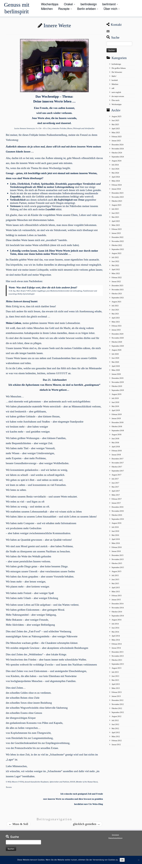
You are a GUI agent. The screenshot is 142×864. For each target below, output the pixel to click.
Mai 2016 (115, 535)
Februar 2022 (117, 277)
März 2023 (116, 225)
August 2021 (116, 302)
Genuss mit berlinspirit (16, 8)
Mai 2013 (115, 680)
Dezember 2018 (117, 422)
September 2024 (118, 157)
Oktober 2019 (117, 386)
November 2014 (118, 608)
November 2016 (118, 511)
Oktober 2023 (117, 201)
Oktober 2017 (117, 467)
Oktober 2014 (117, 612)
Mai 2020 (115, 362)
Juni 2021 (115, 310)
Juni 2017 (115, 483)
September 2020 (118, 346)
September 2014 (118, 616)
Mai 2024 (115, 173)
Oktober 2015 (117, 563)
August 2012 (116, 716)
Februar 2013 (117, 692)
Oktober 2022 (117, 245)
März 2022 (116, 273)
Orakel (69, 4)
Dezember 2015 (117, 555)
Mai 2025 (115, 124)
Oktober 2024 (117, 153)
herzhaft (115, 80)
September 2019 (118, 390)
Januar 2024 (116, 189)
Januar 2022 (116, 281)
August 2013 (116, 668)
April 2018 (116, 447)
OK (122, 859)
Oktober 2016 (117, 515)
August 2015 (116, 571)
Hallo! (114, 76)
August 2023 (116, 205)
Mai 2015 (115, 583)
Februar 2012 (117, 740)
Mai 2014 (115, 632)
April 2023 (116, 221)
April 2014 (116, 636)
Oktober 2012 (117, 708)
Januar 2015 (116, 600)
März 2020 (116, 370)
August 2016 (116, 523)
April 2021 (116, 318)
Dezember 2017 (117, 459)
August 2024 (116, 161)
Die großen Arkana (119, 68)
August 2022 (116, 253)
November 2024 (118, 149)
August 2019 (116, 394)
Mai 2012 (115, 728)
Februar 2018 (117, 451)
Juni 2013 (115, 676)
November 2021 (118, 290)
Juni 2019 (115, 402)
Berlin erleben (87, 8)
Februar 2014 (117, 644)
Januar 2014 (116, 648)
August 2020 (116, 350)
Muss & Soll (18, 824)
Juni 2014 (115, 628)
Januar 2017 (116, 503)
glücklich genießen (86, 824)
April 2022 (116, 269)
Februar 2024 (117, 185)
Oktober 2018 (117, 426)
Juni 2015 (115, 579)
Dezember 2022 (117, 237)
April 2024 (116, 177)
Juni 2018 (115, 438)
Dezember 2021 (117, 285)
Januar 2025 (116, 141)
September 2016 (118, 519)
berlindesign (89, 4)
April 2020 (116, 366)
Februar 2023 (117, 229)
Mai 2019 (115, 406)
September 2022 (118, 249)
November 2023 (118, 197)
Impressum (115, 835)
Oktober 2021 (117, 294)
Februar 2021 (117, 326)
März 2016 (116, 543)
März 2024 (116, 181)
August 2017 (116, 475)
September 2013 (118, 664)
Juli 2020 (115, 354)
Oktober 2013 (117, 660)
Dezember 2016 (117, 507)
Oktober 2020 (117, 342)
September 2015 (118, 567)
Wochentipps (49, 4)
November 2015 (118, 559)
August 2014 (116, 620)
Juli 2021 (115, 306)
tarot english (116, 92)
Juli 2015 (115, 575)
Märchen (47, 8)
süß (113, 88)
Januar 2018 (116, 455)
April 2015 (116, 587)
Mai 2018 (115, 443)
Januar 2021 (116, 330)
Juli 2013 (115, 672)
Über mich (111, 8)
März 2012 (116, 736)
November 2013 (118, 656)
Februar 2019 (117, 414)
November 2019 (118, 382)
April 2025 (116, 128)
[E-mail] (108, 31)
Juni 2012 (115, 724)
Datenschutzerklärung (115, 838)
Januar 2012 (116, 744)
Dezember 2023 (117, 193)
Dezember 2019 (117, 378)
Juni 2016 (115, 531)
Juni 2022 (115, 261)
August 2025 (116, 116)
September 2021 (118, 298)
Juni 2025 (115, 120)
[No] (138, 860)
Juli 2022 (115, 257)
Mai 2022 (115, 265)
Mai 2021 (115, 314)
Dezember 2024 (117, 145)
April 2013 (116, 684)
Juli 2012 (115, 720)
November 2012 (118, 704)
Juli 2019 (115, 398)
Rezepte (64, 8)
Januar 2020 (116, 374)
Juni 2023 (115, 213)
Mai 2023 (115, 217)
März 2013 (116, 688)
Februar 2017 (117, 499)
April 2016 (116, 539)
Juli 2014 (115, 624)
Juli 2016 (115, 527)
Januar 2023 (116, 233)
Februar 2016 (117, 547)
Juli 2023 (115, 209)
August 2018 (116, 434)
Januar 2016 (116, 551)
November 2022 (118, 241)
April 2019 (116, 410)
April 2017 (116, 491)
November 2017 (118, 463)
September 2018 (118, 430)
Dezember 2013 (117, 652)
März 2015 (116, 591)
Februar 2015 (117, 596)
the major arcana (118, 96)
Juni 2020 (115, 358)
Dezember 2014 (117, 604)
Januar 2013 (116, 696)
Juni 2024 (115, 169)
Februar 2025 (117, 137)
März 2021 (116, 322)
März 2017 (116, 495)
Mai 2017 (115, 487)
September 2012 (118, 712)
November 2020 (118, 338)
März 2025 (116, 132)
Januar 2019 (116, 418)
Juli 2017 (115, 479)
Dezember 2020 (117, 334)
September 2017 (118, 471)
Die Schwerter (117, 72)
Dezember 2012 (117, 700)
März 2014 (116, 640)
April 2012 (116, 732)
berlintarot (109, 4)
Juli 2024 (115, 165)
